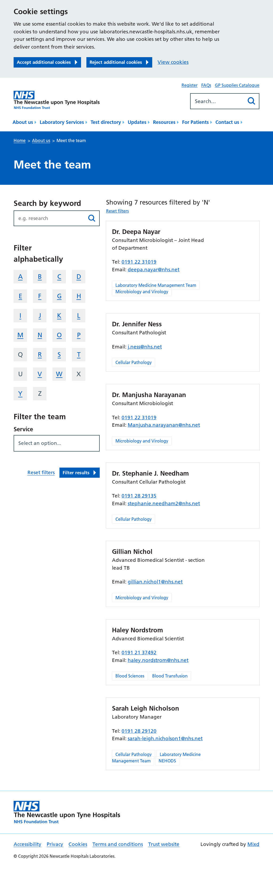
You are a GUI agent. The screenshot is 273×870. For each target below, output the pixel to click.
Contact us (227, 122)
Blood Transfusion (170, 676)
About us (23, 122)
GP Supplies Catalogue (237, 85)
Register (190, 85)
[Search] (251, 101)
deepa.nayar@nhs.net (153, 270)
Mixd (253, 844)
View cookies (173, 62)
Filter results (76, 472)
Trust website (163, 844)
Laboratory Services (62, 122)
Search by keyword (47, 203)
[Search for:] (217, 101)
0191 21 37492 (139, 652)
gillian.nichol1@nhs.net (155, 582)
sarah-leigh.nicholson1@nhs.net (165, 738)
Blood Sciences (129, 676)
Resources (164, 122)
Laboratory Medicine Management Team (155, 285)
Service (23, 429)
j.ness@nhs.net (145, 347)
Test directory (106, 122)
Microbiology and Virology (141, 291)
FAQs (206, 85)
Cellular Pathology (133, 362)
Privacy (55, 844)
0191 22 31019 (139, 262)
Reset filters (41, 472)
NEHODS (167, 760)
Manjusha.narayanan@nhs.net (164, 425)
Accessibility (27, 844)
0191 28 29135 (139, 496)
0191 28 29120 (139, 731)
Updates (137, 122)
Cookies (78, 844)
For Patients (195, 122)
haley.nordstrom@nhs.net (158, 660)
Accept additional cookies (44, 62)
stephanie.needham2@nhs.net (164, 503)
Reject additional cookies (116, 62)
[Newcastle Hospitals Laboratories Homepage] (57, 100)
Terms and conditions (118, 844)
